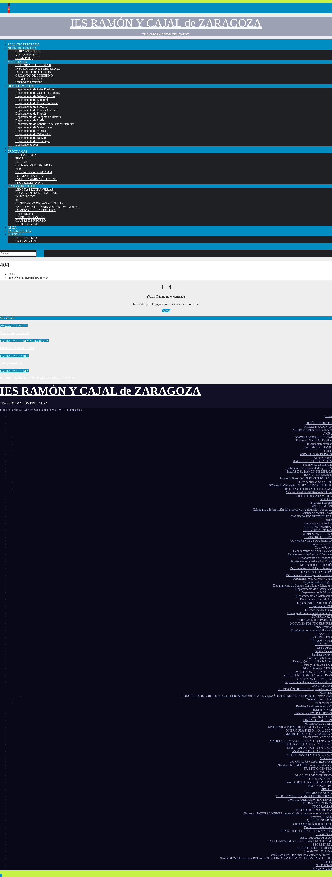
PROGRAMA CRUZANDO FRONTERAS (304, 796)
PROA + (20, 158)
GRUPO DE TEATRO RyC (314, 678)
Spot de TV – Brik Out (318, 851)
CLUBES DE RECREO (30, 220)
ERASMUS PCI (25, 241)
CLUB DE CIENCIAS (317, 530)
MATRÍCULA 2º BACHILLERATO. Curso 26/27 (301, 741)
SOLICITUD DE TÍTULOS (33, 72)
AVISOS (6, 325)
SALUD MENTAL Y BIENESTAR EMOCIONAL (47, 206)
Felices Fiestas (323, 651)
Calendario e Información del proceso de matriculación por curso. (292, 509)
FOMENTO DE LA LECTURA (35, 210)
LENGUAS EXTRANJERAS (34, 189)
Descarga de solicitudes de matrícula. (309, 613)
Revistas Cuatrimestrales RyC (314, 706)
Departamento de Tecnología (32, 141)
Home (328, 416)
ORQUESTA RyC (26, 224)
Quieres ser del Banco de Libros (312, 823)
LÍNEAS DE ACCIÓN (22, 186)
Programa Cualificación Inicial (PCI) (310, 799)
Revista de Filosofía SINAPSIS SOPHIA (307, 830)
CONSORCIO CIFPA (318, 537)
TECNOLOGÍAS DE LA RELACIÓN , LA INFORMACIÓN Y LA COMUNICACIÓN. (276, 858)
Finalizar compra (322, 654)
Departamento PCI (26, 144)
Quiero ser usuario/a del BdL (314, 481)
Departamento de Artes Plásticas (34, 89)
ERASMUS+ (23, 161)
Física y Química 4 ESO (317, 665)
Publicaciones (323, 703)
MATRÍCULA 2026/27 (317, 737)
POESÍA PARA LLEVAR (31, 175)
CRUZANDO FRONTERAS (33, 165)
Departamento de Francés (30, 113)
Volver (166, 310)
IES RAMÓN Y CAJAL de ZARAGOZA (166, 23)
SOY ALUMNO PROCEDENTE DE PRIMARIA (300, 485)
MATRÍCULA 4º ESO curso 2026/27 (309, 754)
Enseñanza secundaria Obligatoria (311, 630)
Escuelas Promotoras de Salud (33, 172)
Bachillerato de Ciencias (317, 464)
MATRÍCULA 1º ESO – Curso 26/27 (309, 730)
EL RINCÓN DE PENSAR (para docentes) (305, 689)
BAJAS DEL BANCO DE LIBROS (309, 471)
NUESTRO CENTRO (22, 48)
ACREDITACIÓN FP (318, 426)
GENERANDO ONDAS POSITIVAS (39, 203)
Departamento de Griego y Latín (35, 96)
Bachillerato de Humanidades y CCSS (309, 468)
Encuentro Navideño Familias (314, 440)
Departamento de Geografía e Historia (38, 117)
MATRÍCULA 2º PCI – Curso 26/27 (309, 747)
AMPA (12, 227)
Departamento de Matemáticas (33, 127)
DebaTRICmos (24, 213)
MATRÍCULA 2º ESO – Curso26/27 (309, 744)
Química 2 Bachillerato (318, 827)
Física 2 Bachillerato (319, 658)
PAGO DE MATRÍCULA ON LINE (309, 782)
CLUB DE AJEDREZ (318, 526)
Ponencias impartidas (319, 699)
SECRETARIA (17, 61)
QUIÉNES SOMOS (27, 51)
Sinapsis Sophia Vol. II (14, 333)
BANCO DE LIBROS (29, 79)
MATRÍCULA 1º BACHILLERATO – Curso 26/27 (300, 727)
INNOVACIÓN (25, 196)
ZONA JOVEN (39, 340)
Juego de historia (11, 363)
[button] (1, 247)
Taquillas (326, 450)
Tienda (328, 861)
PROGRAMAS (17, 151)
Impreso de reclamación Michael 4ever (308, 682)
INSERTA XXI (322, 709)
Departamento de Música (30, 130)
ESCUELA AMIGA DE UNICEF (36, 179)
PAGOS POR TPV (20, 231)
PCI (10, 148)
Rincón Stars (324, 834)
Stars (18, 168)
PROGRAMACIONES (317, 803)
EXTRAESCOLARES (14, 340)
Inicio (11, 274)
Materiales (326, 692)
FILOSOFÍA (20, 325)
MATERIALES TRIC (318, 723)
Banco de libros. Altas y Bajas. (313, 495)
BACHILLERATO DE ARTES (312, 461)
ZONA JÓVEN (322, 868)
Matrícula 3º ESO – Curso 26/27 (312, 751)
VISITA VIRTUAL (27, 54)
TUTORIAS (324, 865)
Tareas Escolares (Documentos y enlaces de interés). (300, 854)
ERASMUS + (16, 234)
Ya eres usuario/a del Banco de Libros (309, 492)
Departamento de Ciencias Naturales (37, 92)
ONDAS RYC (323, 772)
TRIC (18, 199)
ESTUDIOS (324, 647)
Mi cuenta (326, 758)
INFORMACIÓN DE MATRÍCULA (38, 68)
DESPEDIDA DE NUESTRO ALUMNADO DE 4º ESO (37, 378)
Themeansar (74, 409)
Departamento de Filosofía (31, 106)
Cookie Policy (24, 58)
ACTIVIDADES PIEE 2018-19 (312, 430)
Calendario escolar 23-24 (317, 513)
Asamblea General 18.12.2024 (313, 437)
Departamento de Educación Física (36, 103)
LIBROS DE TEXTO (29, 82)
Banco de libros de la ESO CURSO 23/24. (306, 478)
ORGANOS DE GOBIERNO (34, 75)
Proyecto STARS (321, 816)
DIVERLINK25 (322, 616)
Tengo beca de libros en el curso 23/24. (308, 488)
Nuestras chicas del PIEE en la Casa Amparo (305, 765)
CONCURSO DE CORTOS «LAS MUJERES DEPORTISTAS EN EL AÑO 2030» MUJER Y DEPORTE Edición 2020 (257, 696)
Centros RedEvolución (318, 523)
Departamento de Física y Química (36, 110)
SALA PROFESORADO (23, 44)
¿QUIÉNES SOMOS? (318, 423)
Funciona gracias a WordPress (18, 409)
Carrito (328, 519)
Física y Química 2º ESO (316, 668)
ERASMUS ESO (26, 237)
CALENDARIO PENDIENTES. (311, 516)
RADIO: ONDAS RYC (30, 217)
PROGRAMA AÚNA (29, 182)
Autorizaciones (323, 457)
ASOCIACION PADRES (316, 454)
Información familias (319, 444)
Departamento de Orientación (33, 134)
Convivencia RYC (321, 544)
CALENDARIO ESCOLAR (33, 65)
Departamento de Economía (32, 99)
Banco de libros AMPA (318, 447)
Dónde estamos (322, 627)
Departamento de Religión (31, 137)
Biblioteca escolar (321, 502)
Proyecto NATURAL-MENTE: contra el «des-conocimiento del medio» (288, 813)
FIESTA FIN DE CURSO (17, 348)
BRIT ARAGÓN (26, 155)
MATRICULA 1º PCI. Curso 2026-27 (308, 734)
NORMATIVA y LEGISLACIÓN (311, 761)
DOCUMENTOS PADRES (314, 620)
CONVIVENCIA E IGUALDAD (36, 193)
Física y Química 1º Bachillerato (312, 661)
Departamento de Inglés (29, 120)
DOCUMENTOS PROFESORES (311, 623)
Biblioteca (326, 499)
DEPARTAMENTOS (21, 85)
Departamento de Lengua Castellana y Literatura (44, 123)
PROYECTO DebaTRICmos (314, 810)
